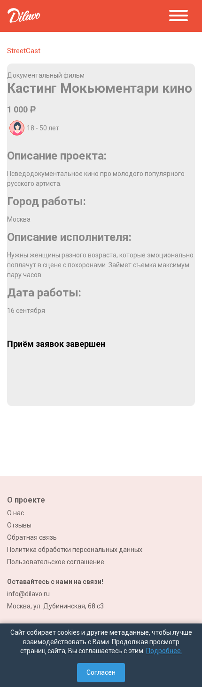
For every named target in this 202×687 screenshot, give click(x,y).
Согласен (101, 672)
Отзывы (19, 525)
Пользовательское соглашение (55, 562)
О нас (15, 513)
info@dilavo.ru (28, 594)
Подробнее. (164, 651)
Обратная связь (32, 537)
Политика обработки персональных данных (74, 549)
